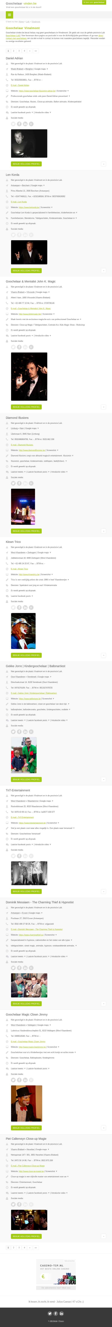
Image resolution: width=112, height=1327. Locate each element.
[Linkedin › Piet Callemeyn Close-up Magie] (25, 1204)
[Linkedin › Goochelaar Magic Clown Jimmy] (25, 1080)
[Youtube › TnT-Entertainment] (31, 856)
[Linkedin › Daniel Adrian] (25, 124)
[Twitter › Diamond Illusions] (13, 483)
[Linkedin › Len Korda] (25, 235)
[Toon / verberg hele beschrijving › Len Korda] (58, 212)
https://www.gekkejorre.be (30, 699)
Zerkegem (32, 552)
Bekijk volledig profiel (26, 164)
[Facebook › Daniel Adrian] (19, 124)
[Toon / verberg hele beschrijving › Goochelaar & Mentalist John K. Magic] (58, 319)
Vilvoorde (31, 292)
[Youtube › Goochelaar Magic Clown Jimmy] (31, 1080)
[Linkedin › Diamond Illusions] (25, 483)
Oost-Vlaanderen (18, 677)
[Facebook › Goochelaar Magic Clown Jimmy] (19, 1080)
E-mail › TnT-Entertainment (22, 817)
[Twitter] (50, 1313)
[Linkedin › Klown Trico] (25, 607)
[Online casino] (58, 1261)
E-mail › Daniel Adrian (20, 85)
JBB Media (53, 1321)
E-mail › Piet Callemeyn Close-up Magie (28, 1166)
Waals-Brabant (17, 69)
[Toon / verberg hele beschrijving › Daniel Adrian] (58, 96)
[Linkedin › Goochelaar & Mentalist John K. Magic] (25, 347)
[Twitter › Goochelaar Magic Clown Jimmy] (13, 1080)
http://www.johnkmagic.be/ (30, 314)
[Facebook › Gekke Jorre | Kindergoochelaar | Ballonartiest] (19, 731)
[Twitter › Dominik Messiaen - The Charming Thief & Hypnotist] (13, 968)
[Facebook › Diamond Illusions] (19, 483)
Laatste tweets (18, 472)
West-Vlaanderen (18, 552)
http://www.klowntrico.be (29, 574)
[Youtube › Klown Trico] (31, 607)
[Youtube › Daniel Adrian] (31, 124)
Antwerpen (15, 185)
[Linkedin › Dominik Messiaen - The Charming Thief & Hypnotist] (25, 968)
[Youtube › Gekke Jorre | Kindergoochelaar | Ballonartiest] (31, 731)
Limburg (14, 428)
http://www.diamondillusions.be (32, 450)
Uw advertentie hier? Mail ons (56, 1288)
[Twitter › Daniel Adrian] (13, 124)
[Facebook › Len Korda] (19, 235)
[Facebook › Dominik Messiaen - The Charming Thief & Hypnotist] (19, 968)
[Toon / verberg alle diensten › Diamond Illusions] (58, 461)
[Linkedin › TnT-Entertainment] (25, 856)
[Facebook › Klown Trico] (19, 607)
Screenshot (63, 91)
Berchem (26, 185)
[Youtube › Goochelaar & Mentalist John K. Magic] (31, 347)
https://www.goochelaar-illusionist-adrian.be (37, 91)
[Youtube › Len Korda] (31, 235)
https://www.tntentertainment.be (32, 823)
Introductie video (43, 112)
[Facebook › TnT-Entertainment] (19, 856)
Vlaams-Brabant (17, 292)
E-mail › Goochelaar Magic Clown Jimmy (28, 1041)
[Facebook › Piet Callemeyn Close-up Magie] (19, 1204)
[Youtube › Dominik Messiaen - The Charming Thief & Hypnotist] (31, 968)
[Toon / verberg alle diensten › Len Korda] (58, 218)
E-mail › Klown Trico (19, 569)
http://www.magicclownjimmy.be (32, 1047)
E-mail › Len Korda (19, 202)
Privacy (61, 1321)
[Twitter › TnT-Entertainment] (13, 856)
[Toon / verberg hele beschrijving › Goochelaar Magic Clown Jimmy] (58, 1052)
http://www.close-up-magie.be (31, 1171)
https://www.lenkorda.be (29, 207)
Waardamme (33, 801)
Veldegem (32, 1025)
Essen (24, 913)
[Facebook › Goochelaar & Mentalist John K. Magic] (19, 347)
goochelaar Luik (13, 35)
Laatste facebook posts (22, 112)
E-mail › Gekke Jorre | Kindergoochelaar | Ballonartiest (34, 693)
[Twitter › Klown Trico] (13, 607)
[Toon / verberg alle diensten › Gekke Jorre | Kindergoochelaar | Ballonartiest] (58, 709)
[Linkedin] (61, 1313)
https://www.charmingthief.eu (31, 935)
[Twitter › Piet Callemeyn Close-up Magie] (13, 1204)
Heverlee (30, 1149)
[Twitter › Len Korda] (13, 235)
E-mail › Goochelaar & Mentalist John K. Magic (31, 308)
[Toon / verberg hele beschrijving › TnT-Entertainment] (58, 828)
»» (36, 51)
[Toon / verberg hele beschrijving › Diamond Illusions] (58, 455)
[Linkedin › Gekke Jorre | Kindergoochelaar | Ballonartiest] (25, 731)
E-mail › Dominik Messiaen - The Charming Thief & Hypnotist (37, 929)
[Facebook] (55, 1313)
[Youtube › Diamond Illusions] (31, 483)
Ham (22, 428)
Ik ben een (94, 2)
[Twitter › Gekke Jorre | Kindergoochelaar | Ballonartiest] (13, 731)
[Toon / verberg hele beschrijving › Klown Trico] (58, 579)
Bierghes (29, 69)
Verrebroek (31, 677)
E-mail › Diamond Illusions (22, 445)
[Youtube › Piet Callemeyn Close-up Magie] (31, 1204)
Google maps (41, 69)
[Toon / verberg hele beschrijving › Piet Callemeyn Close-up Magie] (58, 1176)
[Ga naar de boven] (103, 163)
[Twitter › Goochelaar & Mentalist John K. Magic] (13, 347)
